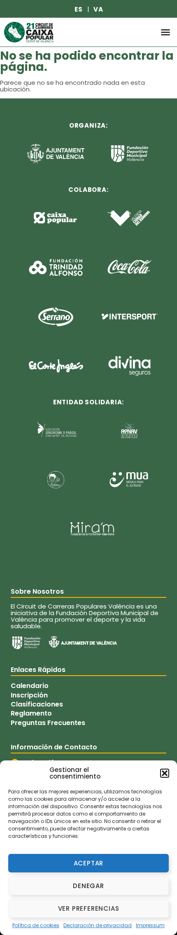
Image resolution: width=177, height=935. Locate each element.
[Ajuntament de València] (83, 641)
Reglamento (31, 713)
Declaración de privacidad (97, 925)
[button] (165, 773)
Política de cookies (35, 925)
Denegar (88, 885)
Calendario (30, 685)
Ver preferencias (88, 908)
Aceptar (89, 863)
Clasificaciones (37, 704)
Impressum (150, 925)
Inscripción (29, 695)
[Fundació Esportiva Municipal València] (26, 642)
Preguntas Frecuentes (48, 722)
